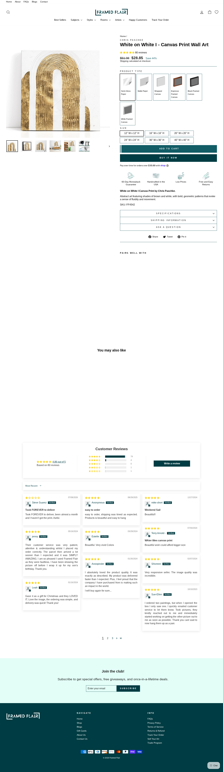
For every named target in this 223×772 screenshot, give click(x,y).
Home (9, 2)
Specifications (168, 213)
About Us (81, 735)
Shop (79, 723)
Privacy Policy (154, 723)
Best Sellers (60, 20)
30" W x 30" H (156, 140)
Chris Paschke (132, 40)
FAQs (26, 2)
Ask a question (168, 227)
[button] (127, 52)
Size (123, 128)
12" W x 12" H (131, 133)
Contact (44, 2)
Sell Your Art (153, 739)
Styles (90, 20)
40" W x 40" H (181, 140)
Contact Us (82, 739)
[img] (32, 498)
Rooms (104, 20)
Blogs (34, 2)
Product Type (131, 71)
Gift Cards (81, 731)
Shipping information (168, 220)
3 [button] (112, 638)
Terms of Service (155, 727)
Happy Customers (138, 20)
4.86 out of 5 (59, 462)
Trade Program (154, 743)
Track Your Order (160, 20)
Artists (118, 20)
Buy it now (168, 158)
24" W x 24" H (131, 140)
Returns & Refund (156, 731)
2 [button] (107, 638)
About (17, 2)
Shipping (124, 61)
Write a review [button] (172, 463)
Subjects (75, 20)
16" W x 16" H (156, 133)
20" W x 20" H (181, 133)
